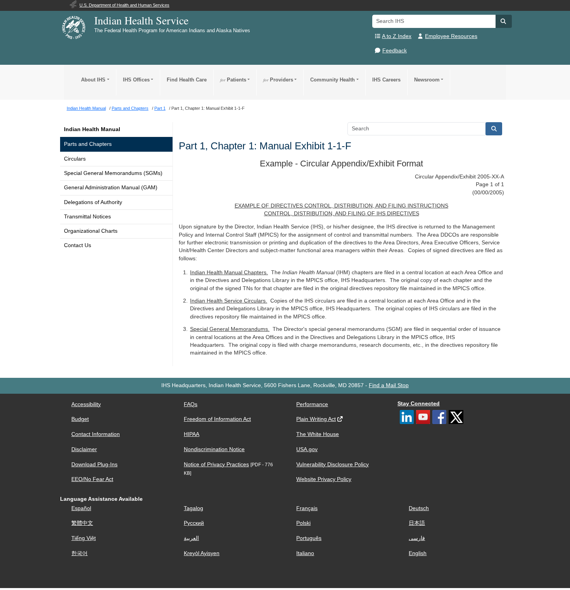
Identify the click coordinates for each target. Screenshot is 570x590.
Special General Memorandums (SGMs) (113, 173)
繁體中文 (82, 523)
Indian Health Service (141, 20)
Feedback (394, 51)
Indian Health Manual (92, 129)
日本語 (417, 523)
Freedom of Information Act (217, 419)
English (418, 553)
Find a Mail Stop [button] (389, 385)
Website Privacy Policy (323, 479)
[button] (504, 21)
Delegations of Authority (93, 202)
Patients (233, 80)
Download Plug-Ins (94, 464)
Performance (312, 404)
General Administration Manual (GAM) (110, 187)
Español (81, 508)
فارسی (417, 538)
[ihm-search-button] (494, 128)
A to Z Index (396, 36)
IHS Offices (136, 80)
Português (308, 538)
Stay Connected (418, 404)
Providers (278, 80)
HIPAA (191, 434)
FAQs (190, 404)
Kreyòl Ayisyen (201, 553)
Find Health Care (187, 80)
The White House (317, 434)
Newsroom (427, 80)
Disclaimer (84, 449)
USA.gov (307, 449)
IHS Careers (386, 80)
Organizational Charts (90, 231)
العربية (191, 538)
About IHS (93, 80)
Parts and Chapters (88, 144)
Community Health (332, 80)
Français (307, 508)
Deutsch (419, 508)
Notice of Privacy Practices (216, 464)
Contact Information (95, 434)
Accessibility (86, 404)
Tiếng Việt (83, 538)
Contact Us (77, 245)
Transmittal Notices (87, 217)
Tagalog (193, 508)
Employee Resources (451, 36)
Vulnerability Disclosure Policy (332, 464)
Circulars (75, 159)
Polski (303, 523)
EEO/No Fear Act (92, 479)
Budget (80, 419)
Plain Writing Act (316, 419)
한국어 (79, 553)
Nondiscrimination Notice (214, 449)
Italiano (305, 553)
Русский (194, 523)
